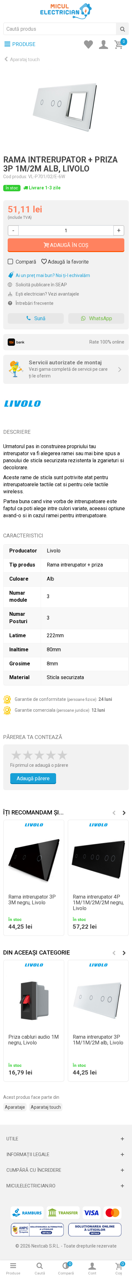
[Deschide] (66, 1139)
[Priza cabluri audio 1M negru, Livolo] (34, 1000)
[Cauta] (122, 28)
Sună (39, 318)
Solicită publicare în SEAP (41, 284)
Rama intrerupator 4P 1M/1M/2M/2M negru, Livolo (98, 902)
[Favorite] (90, 45)
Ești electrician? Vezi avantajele (47, 294)
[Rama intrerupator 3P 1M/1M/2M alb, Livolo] (98, 1000)
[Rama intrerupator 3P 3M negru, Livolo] (34, 860)
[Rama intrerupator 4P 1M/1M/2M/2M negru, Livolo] (98, 860)
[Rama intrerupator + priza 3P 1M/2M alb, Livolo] (66, 107)
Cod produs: (15, 176)
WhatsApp (100, 318)
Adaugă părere (33, 778)
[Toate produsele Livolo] (22, 401)
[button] (124, 813)
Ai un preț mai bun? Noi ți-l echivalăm (52, 275)
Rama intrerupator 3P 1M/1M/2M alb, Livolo (98, 1040)
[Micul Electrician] (66, 11)
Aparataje (15, 1107)
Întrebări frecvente (34, 303)
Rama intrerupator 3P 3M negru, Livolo (32, 900)
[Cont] (105, 45)
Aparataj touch (25, 59)
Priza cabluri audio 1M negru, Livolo (33, 1040)
